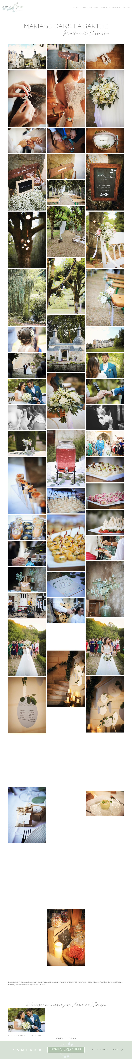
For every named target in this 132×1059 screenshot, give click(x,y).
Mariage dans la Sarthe (25, 1035)
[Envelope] (22, 1050)
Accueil (75, 7)
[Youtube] (40, 1050)
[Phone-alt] (18, 1050)
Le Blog (126, 7)
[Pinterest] (31, 1050)
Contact (116, 7)
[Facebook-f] (27, 1050)
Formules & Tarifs (90, 7)
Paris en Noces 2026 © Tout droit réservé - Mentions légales (108, 1050)
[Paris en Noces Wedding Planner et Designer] (13, 7)
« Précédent (60, 1038)
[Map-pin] (14, 1050)
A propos (105, 7)
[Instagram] (35, 1050)
